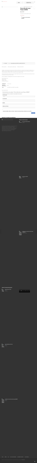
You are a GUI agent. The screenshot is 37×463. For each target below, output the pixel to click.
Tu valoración (4, 98)
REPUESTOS (23, 63)
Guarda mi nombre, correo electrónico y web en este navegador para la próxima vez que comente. (17, 111)
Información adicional (12, 66)
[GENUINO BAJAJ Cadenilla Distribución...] (36, 231)
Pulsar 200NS (16, 63)
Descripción (4, 66)
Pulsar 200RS (19, 63)
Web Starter (23, 459)
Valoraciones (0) (20, 66)
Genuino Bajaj (12, 63)
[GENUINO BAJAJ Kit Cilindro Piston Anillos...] (0, 231)
